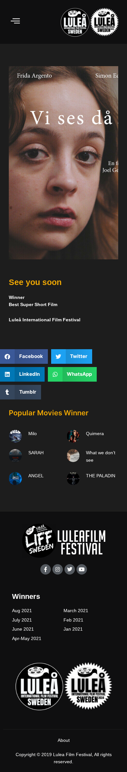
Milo (32, 433)
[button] (24, 356)
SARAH (36, 452)
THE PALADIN (100, 475)
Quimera (95, 433)
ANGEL (36, 475)
